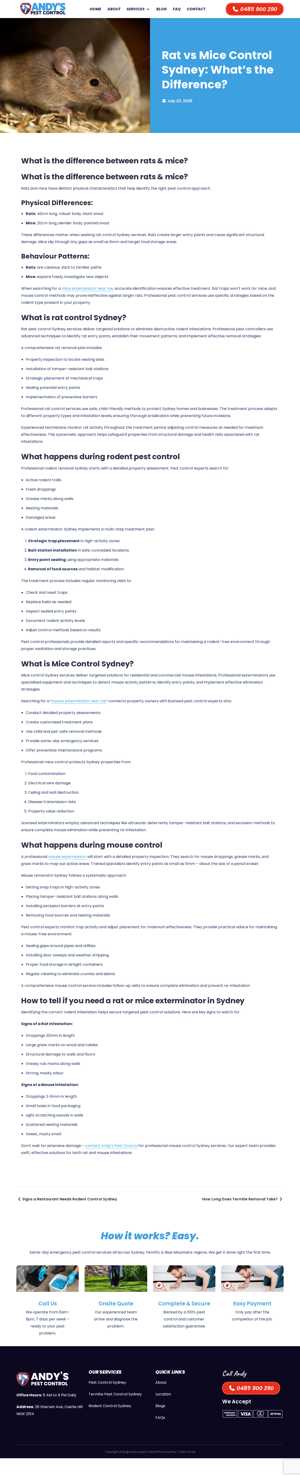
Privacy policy (167, 1452)
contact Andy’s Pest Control (111, 1145)
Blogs (160, 1406)
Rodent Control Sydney (110, 1406)
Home (95, 9)
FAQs (160, 1417)
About (113, 9)
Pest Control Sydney (107, 1382)
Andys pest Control (143, 1452)
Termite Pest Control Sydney (115, 1394)
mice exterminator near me (87, 288)
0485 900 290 (258, 9)
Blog (161, 9)
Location (163, 1394)
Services (136, 9)
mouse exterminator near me (79, 701)
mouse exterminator (67, 856)
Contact (196, 9)
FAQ (177, 9)
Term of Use (187, 1452)
